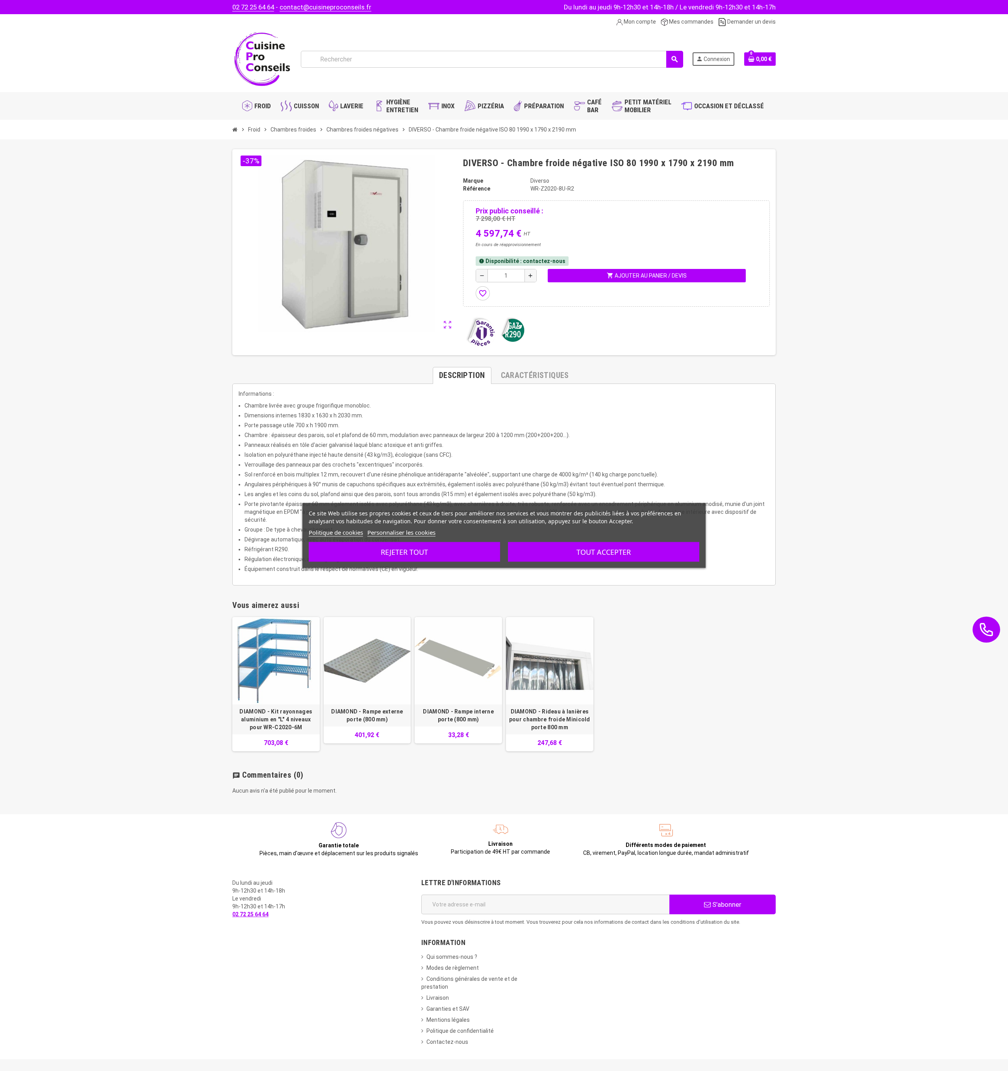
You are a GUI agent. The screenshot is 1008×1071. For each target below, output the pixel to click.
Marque (473, 181)
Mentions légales (448, 1020)
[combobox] (492, 59)
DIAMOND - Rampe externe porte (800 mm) (367, 715)
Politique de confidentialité (460, 1031)
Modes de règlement (452, 968)
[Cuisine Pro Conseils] (261, 59)
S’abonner (726, 904)
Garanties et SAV (447, 1009)
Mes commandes (690, 22)
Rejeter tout (404, 552)
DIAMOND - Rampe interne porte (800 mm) (458, 715)
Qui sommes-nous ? (451, 957)
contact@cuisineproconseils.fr (325, 7)
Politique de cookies (336, 532)
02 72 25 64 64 (253, 7)
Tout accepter (603, 552)
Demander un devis (751, 22)
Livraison (437, 998)
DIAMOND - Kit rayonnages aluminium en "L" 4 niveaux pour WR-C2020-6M (275, 719)
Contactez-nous (447, 1042)
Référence (476, 188)
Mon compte (639, 22)
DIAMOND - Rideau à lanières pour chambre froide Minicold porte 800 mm (549, 719)
